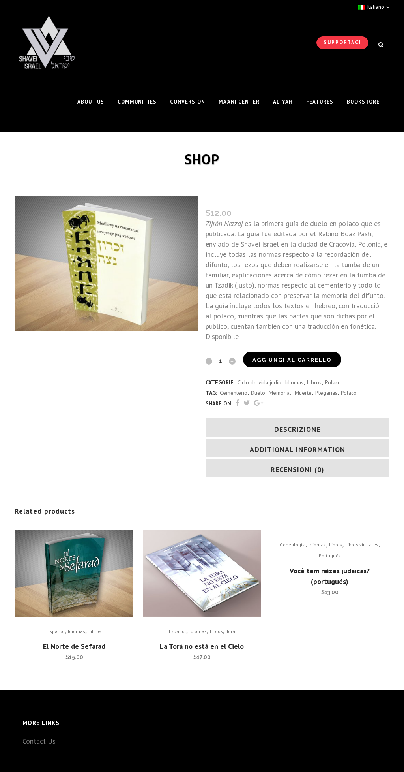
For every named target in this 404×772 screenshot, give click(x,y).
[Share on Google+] (258, 402)
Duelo (258, 392)
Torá (230, 631)
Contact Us (39, 741)
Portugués (330, 556)
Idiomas (294, 382)
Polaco (333, 382)
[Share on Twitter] (246, 402)
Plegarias (326, 392)
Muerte (303, 392)
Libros (314, 382)
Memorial (280, 392)
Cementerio (233, 392)
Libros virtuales (361, 545)
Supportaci (342, 42)
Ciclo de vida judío (259, 382)
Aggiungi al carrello (292, 360)
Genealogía (292, 545)
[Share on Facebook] (237, 402)
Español (56, 631)
